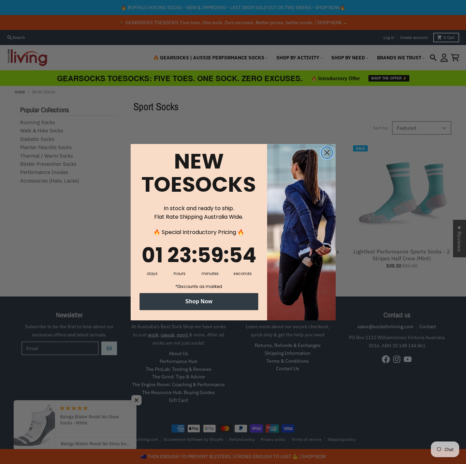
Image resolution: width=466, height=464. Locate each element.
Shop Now (198, 301)
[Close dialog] (327, 153)
